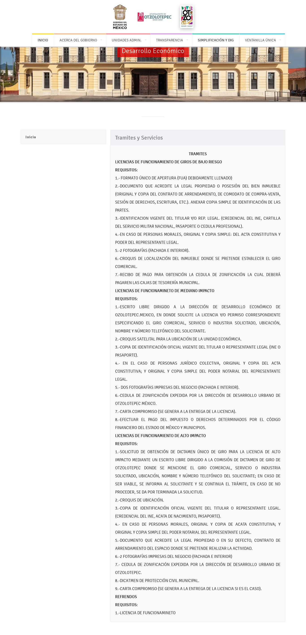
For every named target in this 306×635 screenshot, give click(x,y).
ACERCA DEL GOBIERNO (78, 40)
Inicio (31, 137)
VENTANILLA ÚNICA (260, 40)
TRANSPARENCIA (169, 40)
